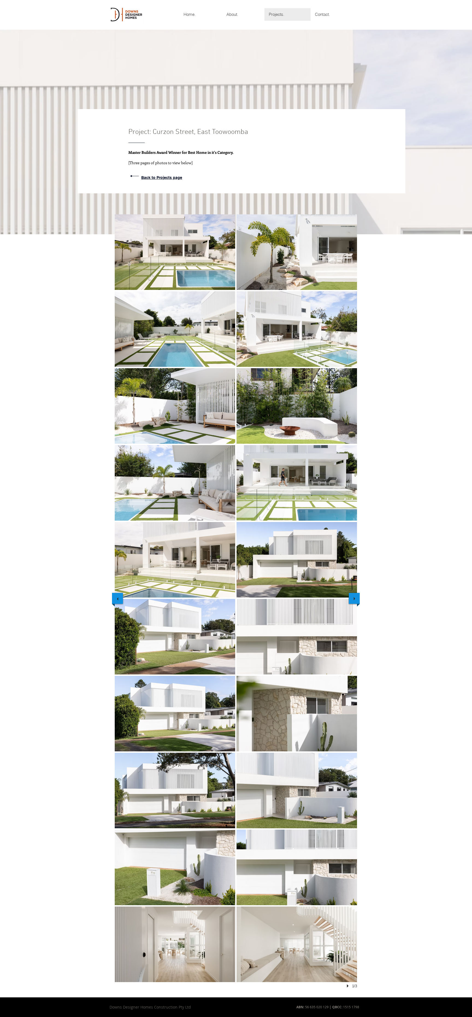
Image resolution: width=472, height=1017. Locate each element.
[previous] (117, 598)
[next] (354, 598)
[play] (348, 986)
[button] (175, 252)
